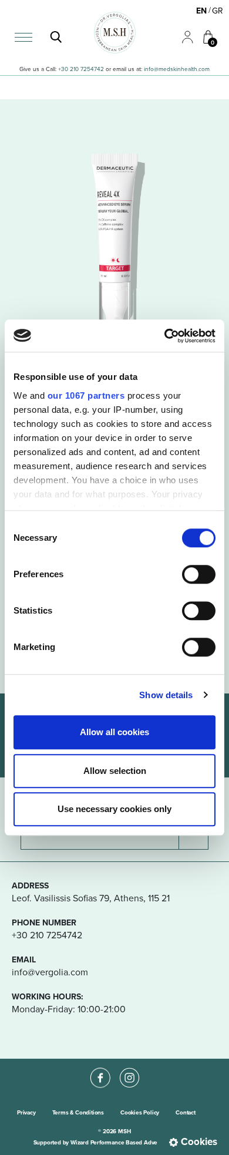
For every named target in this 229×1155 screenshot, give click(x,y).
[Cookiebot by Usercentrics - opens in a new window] (164, 336)
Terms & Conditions (78, 1112)
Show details (166, 695)
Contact (186, 1112)
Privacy (26, 1112)
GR (217, 10)
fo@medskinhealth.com (179, 69)
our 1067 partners (86, 395)
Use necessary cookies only (114, 809)
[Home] (115, 32)
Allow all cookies (114, 732)
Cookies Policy (139, 1112)
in (146, 69)
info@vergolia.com (50, 971)
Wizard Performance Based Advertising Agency (133, 1142)
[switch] (198, 574)
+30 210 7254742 (81, 69)
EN (201, 10)
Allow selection (114, 771)
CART (203, 30)
